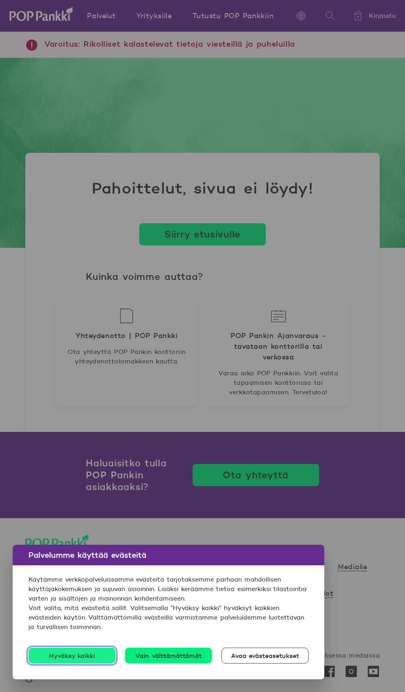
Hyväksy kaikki (72, 656)
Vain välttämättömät (168, 656)
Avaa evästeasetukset (265, 656)
